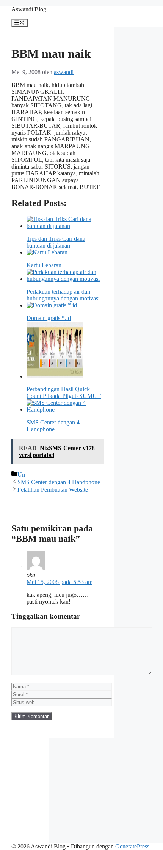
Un (21, 474)
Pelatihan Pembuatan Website (52, 489)
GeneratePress (132, 846)
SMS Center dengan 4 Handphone (58, 482)
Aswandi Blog (28, 9)
